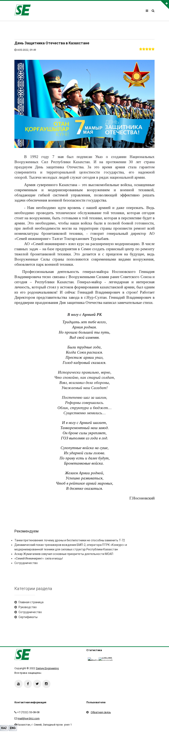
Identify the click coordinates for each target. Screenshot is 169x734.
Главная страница (31, 602)
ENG (13, 728)
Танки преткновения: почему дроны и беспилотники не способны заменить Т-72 (69, 540)
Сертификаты (28, 617)
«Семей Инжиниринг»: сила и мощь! (38, 558)
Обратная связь (101, 712)
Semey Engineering (47, 668)
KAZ (4, 728)
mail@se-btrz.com (29, 718)
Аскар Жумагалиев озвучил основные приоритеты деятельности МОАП (63, 554)
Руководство (28, 607)
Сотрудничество (26, 563)
